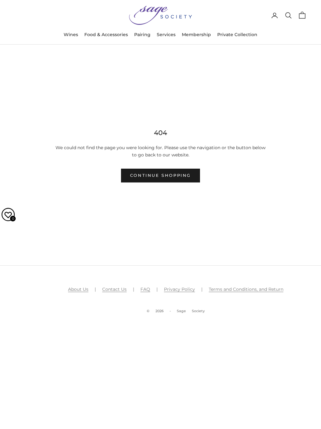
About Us (78, 289)
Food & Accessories (106, 34)
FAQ (145, 289)
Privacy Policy (179, 289)
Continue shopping (160, 175)
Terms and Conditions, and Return (246, 289)
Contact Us (114, 289)
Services (166, 34)
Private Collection (237, 34)
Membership (196, 34)
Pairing (142, 34)
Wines (71, 34)
